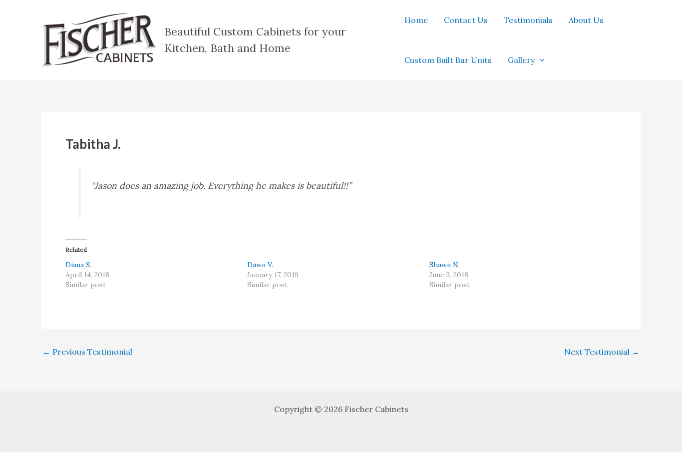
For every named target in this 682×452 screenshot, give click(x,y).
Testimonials (528, 20)
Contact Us (466, 20)
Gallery (521, 60)
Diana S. (78, 264)
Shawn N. (444, 264)
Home (416, 20)
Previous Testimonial (87, 352)
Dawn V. (260, 264)
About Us (586, 20)
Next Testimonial (602, 352)
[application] (540, 60)
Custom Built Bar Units (448, 60)
